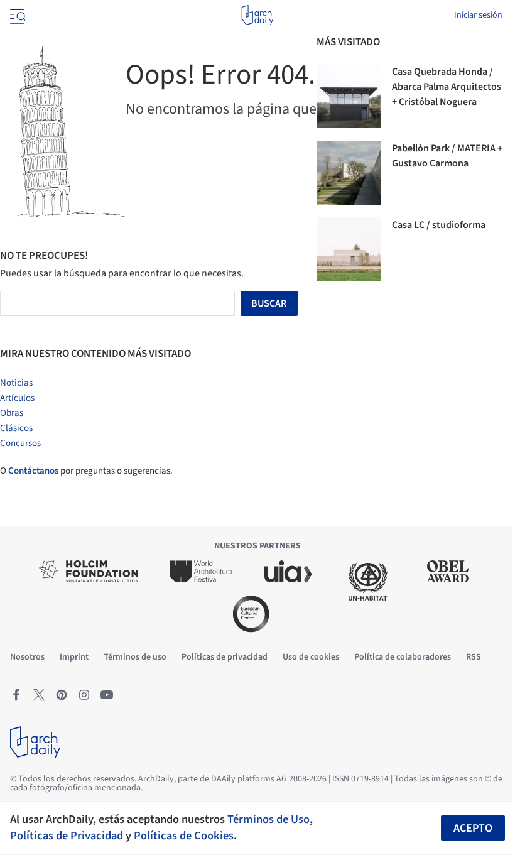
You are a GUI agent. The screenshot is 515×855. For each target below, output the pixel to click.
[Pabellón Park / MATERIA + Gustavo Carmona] (349, 173)
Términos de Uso (268, 819)
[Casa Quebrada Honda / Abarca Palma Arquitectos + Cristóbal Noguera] (349, 96)
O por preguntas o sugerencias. (86, 471)
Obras (11, 413)
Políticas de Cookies (184, 835)
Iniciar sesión (478, 15)
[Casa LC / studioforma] (349, 249)
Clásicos (16, 428)
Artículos (17, 398)
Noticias (16, 382)
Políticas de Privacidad (66, 835)
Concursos (20, 443)
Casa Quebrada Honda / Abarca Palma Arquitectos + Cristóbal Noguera (446, 87)
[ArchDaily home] (257, 15)
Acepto (472, 828)
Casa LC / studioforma (438, 225)
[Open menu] (16, 15)
